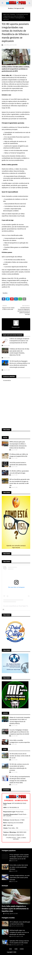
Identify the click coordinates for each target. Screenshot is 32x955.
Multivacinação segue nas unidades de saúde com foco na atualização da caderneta (19, 932)
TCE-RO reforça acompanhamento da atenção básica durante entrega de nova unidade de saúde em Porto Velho (20, 780)
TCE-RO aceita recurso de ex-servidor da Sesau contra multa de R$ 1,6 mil (20, 756)
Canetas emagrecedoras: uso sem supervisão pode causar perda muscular (20, 877)
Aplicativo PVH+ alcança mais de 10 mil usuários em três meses (19, 942)
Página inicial (6, 14)
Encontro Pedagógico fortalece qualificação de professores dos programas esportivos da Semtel (19, 732)
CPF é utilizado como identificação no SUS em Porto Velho (20, 923)
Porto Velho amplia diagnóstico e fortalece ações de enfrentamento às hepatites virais (15, 908)
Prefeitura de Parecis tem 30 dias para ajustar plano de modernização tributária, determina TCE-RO (19, 352)
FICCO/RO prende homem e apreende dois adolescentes (18, 463)
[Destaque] (16, 896)
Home (10, 949)
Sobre (16, 949)
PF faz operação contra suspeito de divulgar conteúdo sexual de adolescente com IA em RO (19, 857)
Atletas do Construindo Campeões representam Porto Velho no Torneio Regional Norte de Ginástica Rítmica (20, 720)
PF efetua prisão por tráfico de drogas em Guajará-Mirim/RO (19, 455)
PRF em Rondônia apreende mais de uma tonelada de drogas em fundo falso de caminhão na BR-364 (20, 482)
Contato (22, 949)
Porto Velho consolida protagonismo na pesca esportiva (20, 741)
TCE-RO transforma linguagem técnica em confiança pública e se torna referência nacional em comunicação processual (20, 364)
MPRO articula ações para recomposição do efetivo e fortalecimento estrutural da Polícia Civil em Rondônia (18, 445)
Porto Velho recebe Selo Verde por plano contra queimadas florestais (19, 867)
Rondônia (12, 14)
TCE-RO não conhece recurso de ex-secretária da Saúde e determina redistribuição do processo (19, 767)
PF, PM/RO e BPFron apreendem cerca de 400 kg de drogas (19, 472)
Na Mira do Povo (20, 952)
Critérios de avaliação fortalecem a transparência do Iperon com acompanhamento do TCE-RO (19, 341)
